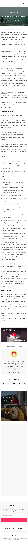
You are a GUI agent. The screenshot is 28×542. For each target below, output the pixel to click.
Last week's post (6, 30)
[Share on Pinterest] (19, 383)
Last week (4, 92)
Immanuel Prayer (6, 259)
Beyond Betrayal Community (11, 538)
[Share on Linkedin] (14, 383)
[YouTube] (12, 535)
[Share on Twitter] (8, 383)
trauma (11, 12)
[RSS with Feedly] (15, 535)
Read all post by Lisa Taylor (14, 372)
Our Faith (7, 528)
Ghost (17, 539)
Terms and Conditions (17, 528)
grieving (16, 12)
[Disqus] (14, 442)
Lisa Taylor (14, 359)
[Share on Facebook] (3, 383)
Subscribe (14, 520)
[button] (23, 3)
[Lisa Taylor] (14, 354)
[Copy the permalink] (24, 383)
